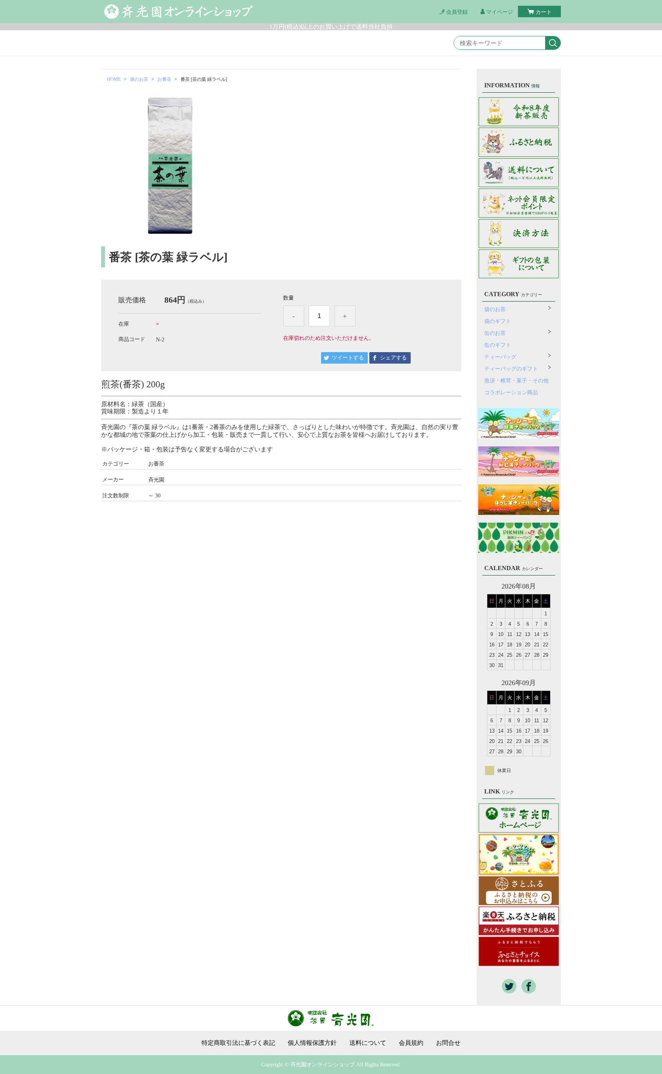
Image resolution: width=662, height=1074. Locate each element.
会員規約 (411, 1043)
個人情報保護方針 (312, 1043)
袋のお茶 (139, 79)
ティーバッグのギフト (511, 369)
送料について (367, 1043)
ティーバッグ (500, 357)
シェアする (393, 358)
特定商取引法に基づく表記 (238, 1043)
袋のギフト (497, 321)
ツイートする (348, 358)
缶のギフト (497, 345)
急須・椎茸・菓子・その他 (516, 381)
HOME (114, 79)
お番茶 (164, 79)
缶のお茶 (495, 333)
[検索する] (552, 43)
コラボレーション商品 (511, 392)
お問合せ (448, 1043)
